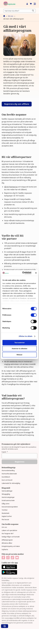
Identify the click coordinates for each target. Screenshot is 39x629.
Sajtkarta (5, 549)
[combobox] (19, 11)
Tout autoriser (19, 342)
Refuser (19, 355)
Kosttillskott (6, 477)
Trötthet (4, 510)
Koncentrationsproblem (10, 507)
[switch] (34, 315)
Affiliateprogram (7, 540)
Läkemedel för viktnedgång (11, 483)
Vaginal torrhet (7, 516)
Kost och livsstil (7, 480)
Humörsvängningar (8, 497)
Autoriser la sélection (19, 349)
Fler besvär (5, 519)
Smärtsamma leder (8, 500)
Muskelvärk (5, 513)
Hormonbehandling (8, 470)
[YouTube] (17, 557)
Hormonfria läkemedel (9, 474)
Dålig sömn (5, 504)
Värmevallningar (7, 491)
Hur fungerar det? (8, 533)
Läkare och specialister (9, 530)
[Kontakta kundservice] (4, 626)
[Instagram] (8, 557)
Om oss (4, 527)
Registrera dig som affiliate (16, 104)
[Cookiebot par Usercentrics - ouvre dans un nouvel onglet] (23, 272)
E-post (5, 452)
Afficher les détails (25, 336)
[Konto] (27, 4)
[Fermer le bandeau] (36, 273)
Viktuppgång (6, 494)
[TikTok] (12, 557)
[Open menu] (35, 4)
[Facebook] (3, 557)
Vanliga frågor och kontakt (11, 537)
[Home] (9, 4)
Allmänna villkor (7, 543)
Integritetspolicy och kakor (11, 546)
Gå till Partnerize (11, 187)
